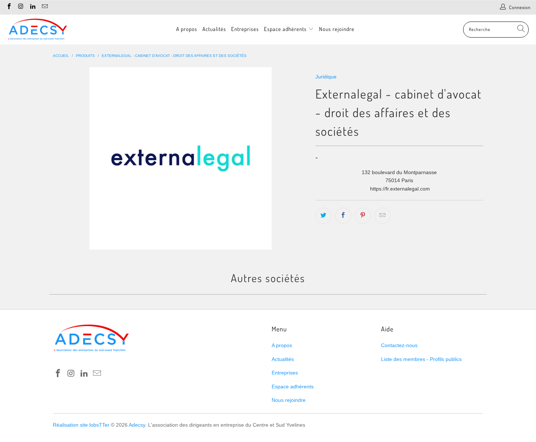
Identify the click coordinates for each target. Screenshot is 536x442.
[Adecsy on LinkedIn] (32, 7)
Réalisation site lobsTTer (81, 425)
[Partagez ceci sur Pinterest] (363, 216)
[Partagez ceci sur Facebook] (343, 216)
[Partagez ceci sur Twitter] (323, 216)
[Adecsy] (37, 29)
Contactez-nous (399, 345)
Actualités (214, 29)
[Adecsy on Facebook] (8, 7)
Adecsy (137, 425)
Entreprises (245, 29)
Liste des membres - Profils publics (421, 359)
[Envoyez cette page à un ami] (382, 216)
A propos (186, 29)
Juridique (326, 77)
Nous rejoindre (336, 29)
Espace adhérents (286, 29)
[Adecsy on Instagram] (20, 7)
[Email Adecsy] (44, 7)
